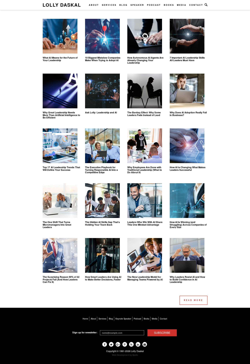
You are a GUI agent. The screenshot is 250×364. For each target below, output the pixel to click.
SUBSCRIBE (162, 332)
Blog (123, 4)
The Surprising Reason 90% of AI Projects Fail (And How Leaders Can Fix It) (61, 279)
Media (181, 4)
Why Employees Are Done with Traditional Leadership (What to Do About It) (144, 170)
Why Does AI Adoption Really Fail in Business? (188, 114)
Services (109, 4)
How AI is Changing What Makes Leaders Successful (187, 169)
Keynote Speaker (123, 318)
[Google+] (118, 344)
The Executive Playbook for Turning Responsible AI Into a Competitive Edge (101, 170)
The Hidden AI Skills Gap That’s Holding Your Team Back (102, 223)
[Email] (144, 344)
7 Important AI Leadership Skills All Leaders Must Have (187, 59)
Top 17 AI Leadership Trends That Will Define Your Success (61, 169)
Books (169, 4)
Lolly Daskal (62, 4)
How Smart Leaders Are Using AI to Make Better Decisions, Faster (103, 278)
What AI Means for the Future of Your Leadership (60, 59)
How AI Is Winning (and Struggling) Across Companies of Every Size (188, 224)
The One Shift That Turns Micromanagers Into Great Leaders (57, 224)
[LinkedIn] (138, 344)
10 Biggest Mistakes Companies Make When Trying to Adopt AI (102, 59)
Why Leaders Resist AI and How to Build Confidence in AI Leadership (187, 279)
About (94, 4)
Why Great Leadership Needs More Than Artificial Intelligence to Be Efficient (61, 115)
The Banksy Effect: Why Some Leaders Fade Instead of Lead (144, 114)
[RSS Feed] (131, 344)
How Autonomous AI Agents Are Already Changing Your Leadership (145, 60)
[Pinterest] (124, 344)
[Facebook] (104, 344)
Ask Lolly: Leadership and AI (101, 112)
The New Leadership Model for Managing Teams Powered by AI (145, 278)
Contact (196, 4)
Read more (193, 300)
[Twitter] (111, 344)
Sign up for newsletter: (84, 332)
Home (85, 318)
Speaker (137, 4)
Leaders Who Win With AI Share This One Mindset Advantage (144, 223)
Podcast (154, 4)
